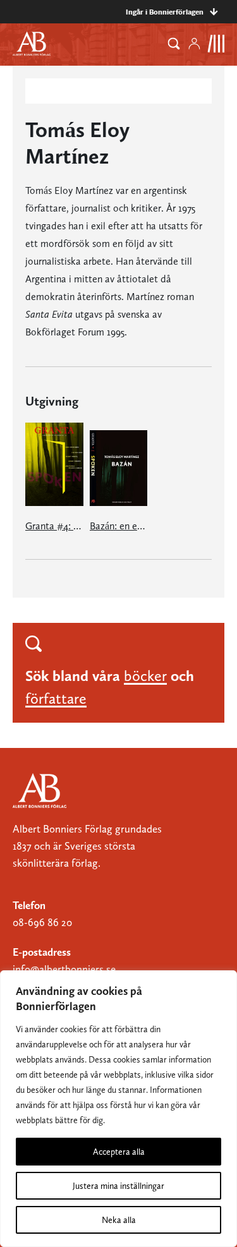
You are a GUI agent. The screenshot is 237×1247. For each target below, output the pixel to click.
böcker (145, 675)
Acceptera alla (119, 1152)
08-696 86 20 (42, 922)
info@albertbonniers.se (64, 969)
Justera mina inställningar (118, 1186)
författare (56, 698)
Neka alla (119, 1220)
